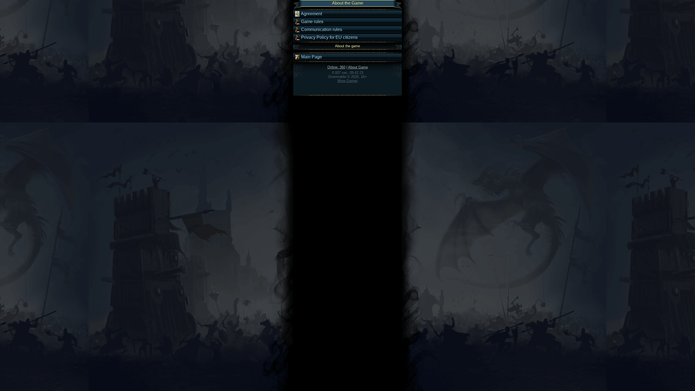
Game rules (311, 21)
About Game (358, 67)
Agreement (311, 13)
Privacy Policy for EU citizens (329, 37)
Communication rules (321, 29)
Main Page (311, 57)
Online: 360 (336, 67)
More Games (347, 81)
